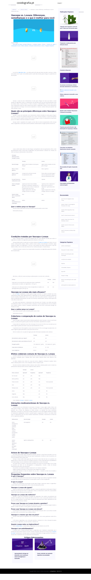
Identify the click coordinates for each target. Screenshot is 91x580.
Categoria (59, 3)
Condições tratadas (37, 44)
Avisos (43, 45)
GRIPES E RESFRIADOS (66, 245)
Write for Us (59, 571)
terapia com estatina (43, 242)
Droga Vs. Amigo (24, 9)
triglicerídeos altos (22, 72)
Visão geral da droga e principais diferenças (22, 44)
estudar (18, 293)
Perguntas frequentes (49, 45)
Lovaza (30, 400)
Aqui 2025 (63, 271)
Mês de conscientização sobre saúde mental (68, 280)
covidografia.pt (25, 2)
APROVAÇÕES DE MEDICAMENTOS (68, 285)
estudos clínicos (19, 526)
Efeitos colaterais (24, 45)
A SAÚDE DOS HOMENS (66, 259)
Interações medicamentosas (35, 45)
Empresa (63, 263)
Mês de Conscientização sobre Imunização (67, 254)
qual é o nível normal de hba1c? (68, 215)
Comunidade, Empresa (65, 267)
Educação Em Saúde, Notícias (67, 249)
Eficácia (43, 44)
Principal (14, 9)
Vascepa (22, 400)
